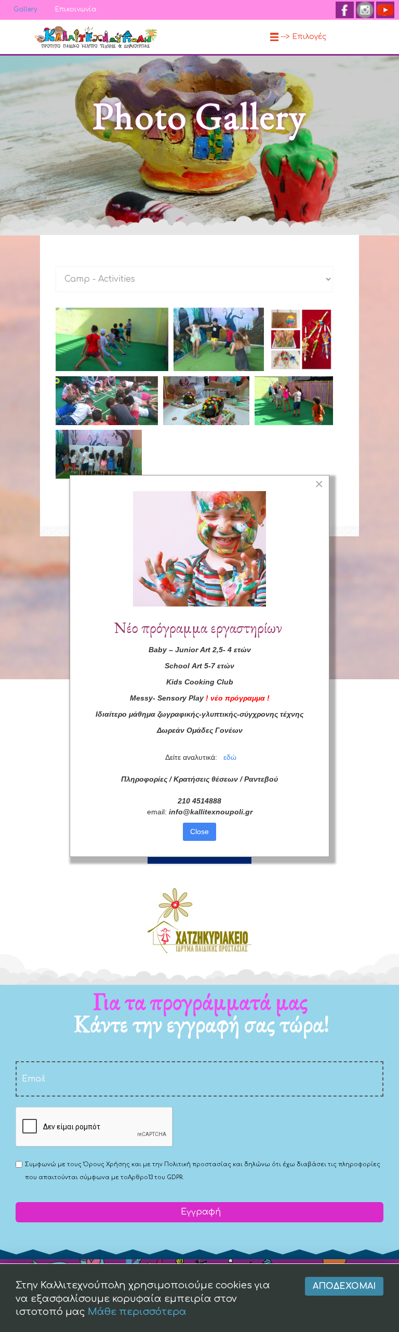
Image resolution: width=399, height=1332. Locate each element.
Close (199, 831)
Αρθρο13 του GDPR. (155, 1177)
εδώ (229, 757)
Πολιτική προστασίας (197, 1164)
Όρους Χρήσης (106, 1164)
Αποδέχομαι (344, 1286)
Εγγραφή (199, 1212)
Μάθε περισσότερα (137, 1312)
